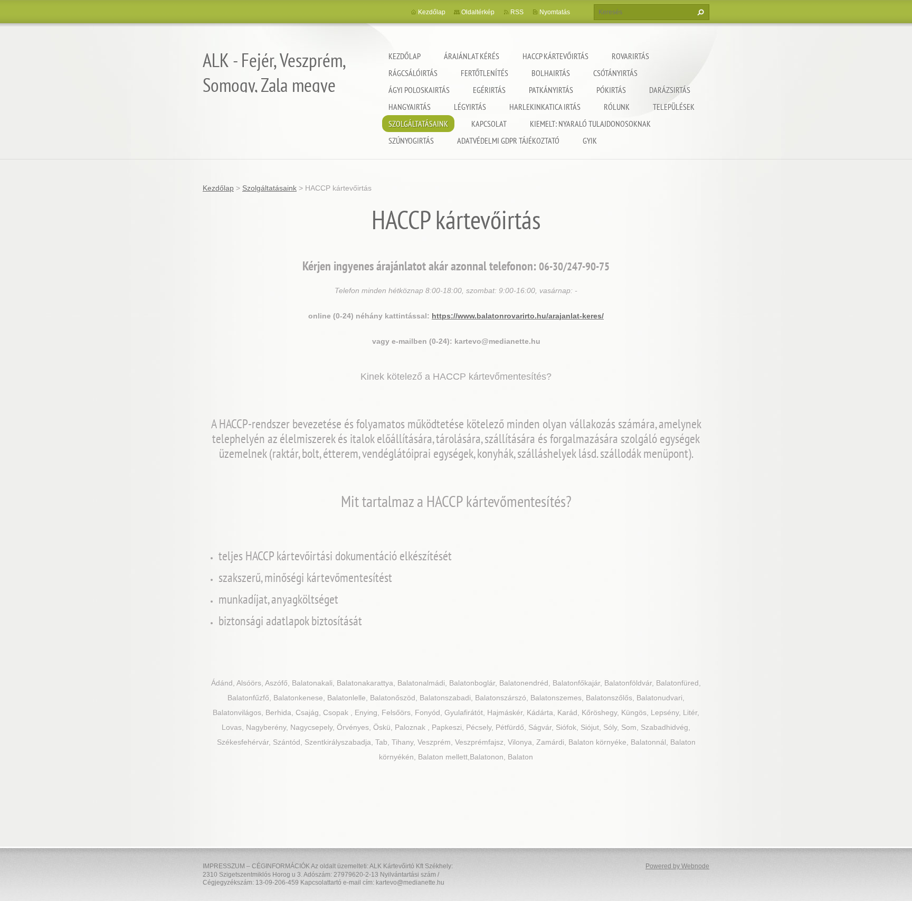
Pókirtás (611, 90)
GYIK (590, 140)
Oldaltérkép (478, 12)
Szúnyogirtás (411, 140)
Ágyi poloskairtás (419, 90)
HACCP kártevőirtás (555, 56)
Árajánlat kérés (471, 56)
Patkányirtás (551, 90)
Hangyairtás (409, 106)
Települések (674, 106)
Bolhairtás (550, 73)
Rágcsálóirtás (413, 73)
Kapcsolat (489, 123)
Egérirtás (489, 90)
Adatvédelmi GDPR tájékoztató (508, 140)
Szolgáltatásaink (418, 123)
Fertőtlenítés (484, 73)
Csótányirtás (615, 73)
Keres (699, 12)
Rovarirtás (630, 56)
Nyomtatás (554, 12)
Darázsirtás (669, 90)
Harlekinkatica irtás (545, 106)
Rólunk (617, 106)
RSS (517, 12)
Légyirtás (470, 106)
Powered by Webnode (677, 866)
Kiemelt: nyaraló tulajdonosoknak (590, 123)
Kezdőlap (404, 56)
